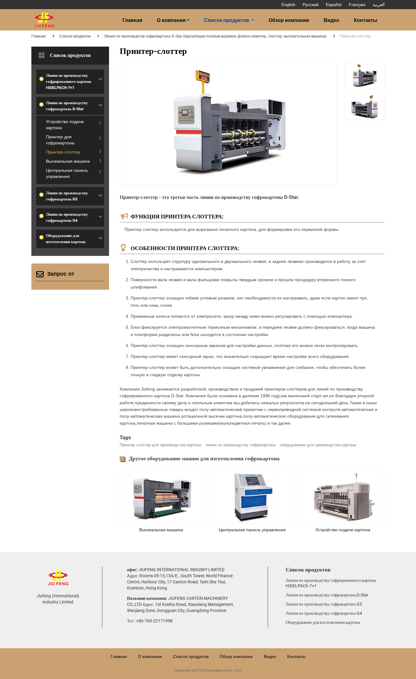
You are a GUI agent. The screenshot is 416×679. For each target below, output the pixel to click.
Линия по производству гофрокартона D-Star (67, 106)
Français (357, 4)
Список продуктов (74, 36)
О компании (150, 656)
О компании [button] (171, 20)
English (288, 4)
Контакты (365, 20)
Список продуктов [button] (226, 20)
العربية (379, 4)
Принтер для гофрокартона (60, 139)
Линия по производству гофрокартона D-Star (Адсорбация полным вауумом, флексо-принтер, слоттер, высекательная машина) (215, 36)
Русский (311, 4)
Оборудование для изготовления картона (66, 238)
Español (333, 4)
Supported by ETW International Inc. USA (208, 670)
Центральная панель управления (252, 529)
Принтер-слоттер (63, 152)
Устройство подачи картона (343, 529)
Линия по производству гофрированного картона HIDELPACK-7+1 (68, 81)
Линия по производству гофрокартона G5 (67, 196)
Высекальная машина (161, 529)
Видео (331, 20)
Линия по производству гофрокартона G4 (67, 217)
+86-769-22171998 (154, 620)
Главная (132, 20)
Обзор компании (289, 20)
